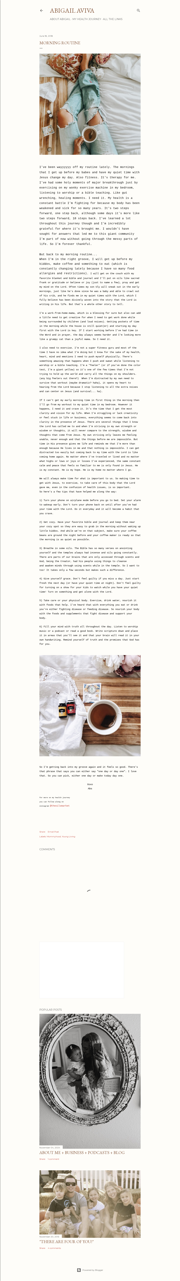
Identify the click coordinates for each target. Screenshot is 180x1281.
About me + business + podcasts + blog (82, 1152)
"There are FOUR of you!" (66, 1241)
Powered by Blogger (92, 1270)
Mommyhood (54, 836)
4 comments (54, 1248)
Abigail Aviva (72, 10)
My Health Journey (86, 19)
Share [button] (42, 831)
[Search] (138, 9)
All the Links (113, 19)
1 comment (53, 1159)
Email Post (53, 831)
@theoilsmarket (60, 805)
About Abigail (60, 19)
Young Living (68, 836)
